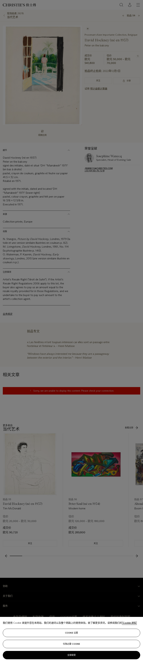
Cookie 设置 (71, 632)
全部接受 (71, 655)
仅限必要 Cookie (71, 644)
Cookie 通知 (129, 622)
